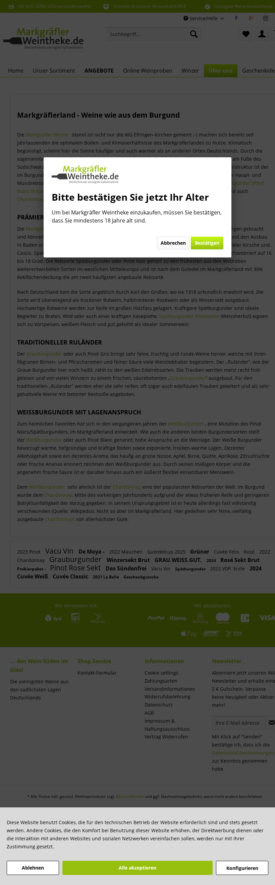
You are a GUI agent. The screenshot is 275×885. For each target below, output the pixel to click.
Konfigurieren (242, 868)
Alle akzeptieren (137, 867)
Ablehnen (33, 867)
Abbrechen (173, 243)
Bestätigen (207, 243)
